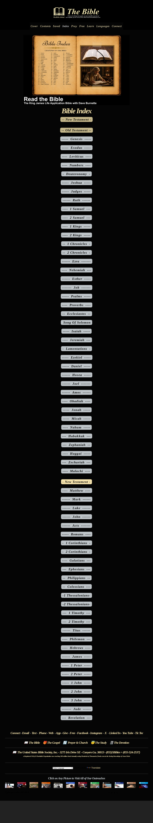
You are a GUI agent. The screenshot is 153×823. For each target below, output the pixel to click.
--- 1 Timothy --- (77, 613)
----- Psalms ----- (76, 296)
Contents (46, 26)
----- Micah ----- (76, 418)
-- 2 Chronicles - (77, 252)
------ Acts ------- (76, 525)
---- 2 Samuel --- (76, 217)
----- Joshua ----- (76, 182)
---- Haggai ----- (76, 453)
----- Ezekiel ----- (76, 357)
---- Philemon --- (76, 639)
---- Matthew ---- (76, 490)
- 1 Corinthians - (76, 543)
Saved (57, 26)
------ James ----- (76, 656)
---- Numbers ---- (76, 165)
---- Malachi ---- (76, 471)
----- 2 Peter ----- (76, 674)
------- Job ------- (76, 287)
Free (82, 26)
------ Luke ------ (76, 508)
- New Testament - (76, 482)
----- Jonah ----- (76, 410)
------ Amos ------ (76, 392)
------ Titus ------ (76, 630)
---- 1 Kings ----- (76, 226)
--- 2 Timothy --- (77, 621)
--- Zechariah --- (76, 462)
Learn (91, 26)
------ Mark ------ (76, 499)
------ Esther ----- (76, 279)
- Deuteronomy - (76, 174)
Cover (35, 26)
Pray (74, 26)
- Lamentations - (76, 348)
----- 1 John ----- (76, 683)
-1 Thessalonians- (76, 595)
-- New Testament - (76, 119)
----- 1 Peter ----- (76, 665)
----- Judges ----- (76, 191)
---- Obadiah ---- (76, 401)
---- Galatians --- (76, 560)
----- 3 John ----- (76, 700)
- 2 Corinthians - (76, 551)
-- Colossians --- (76, 586)
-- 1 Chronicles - (77, 244)
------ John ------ (76, 516)
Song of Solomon (76, 322)
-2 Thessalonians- (76, 604)
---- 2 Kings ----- (76, 235)
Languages (103, 26)
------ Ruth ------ (76, 200)
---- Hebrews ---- (76, 648)
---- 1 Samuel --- (76, 209)
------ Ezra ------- (76, 261)
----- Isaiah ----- (76, 331)
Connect (117, 26)
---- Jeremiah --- (76, 340)
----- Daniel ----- (76, 366)
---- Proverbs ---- (76, 305)
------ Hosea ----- (76, 375)
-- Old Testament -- (76, 130)
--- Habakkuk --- (76, 436)
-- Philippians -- (76, 578)
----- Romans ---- (76, 534)
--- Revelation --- (76, 717)
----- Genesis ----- (76, 139)
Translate (95, 768)
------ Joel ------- (76, 383)
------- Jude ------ (76, 709)
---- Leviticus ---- (76, 156)
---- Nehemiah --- (76, 270)
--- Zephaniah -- (76, 445)
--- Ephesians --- (76, 569)
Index (66, 26)
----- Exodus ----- (76, 147)
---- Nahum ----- (76, 427)
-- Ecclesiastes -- (76, 313)
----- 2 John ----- (76, 691)
